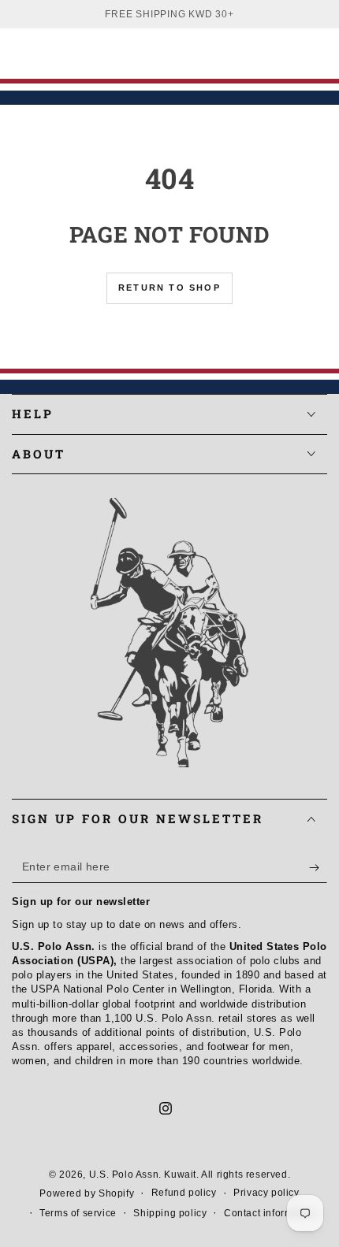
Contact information (270, 1213)
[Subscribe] (318, 867)
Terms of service (78, 1213)
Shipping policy (170, 1213)
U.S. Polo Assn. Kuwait (142, 1174)
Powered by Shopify (86, 1193)
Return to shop (169, 287)
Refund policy (184, 1192)
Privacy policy (266, 1192)
